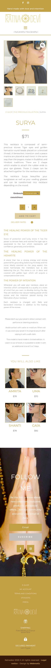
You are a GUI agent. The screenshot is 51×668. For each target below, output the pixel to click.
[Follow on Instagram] (28, 3)
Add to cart (27, 216)
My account (25, 589)
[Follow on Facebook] (23, 3)
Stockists (25, 598)
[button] (42, 45)
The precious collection (26, 112)
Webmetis (35, 663)
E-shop (9, 112)
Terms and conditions (25, 593)
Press (25, 602)
